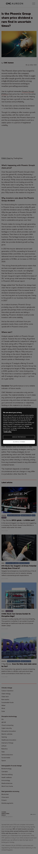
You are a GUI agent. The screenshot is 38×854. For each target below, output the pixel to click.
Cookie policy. (8, 431)
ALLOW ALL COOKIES (19, 441)
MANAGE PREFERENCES (19, 437)
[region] (19, 427)
